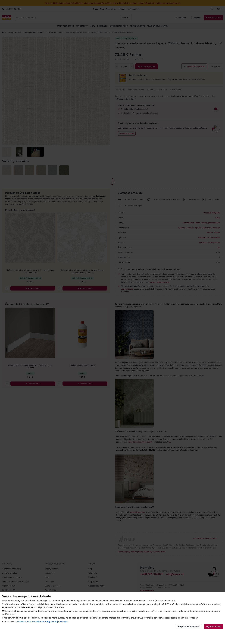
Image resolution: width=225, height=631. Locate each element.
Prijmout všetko (213, 626)
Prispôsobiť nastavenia (189, 626)
